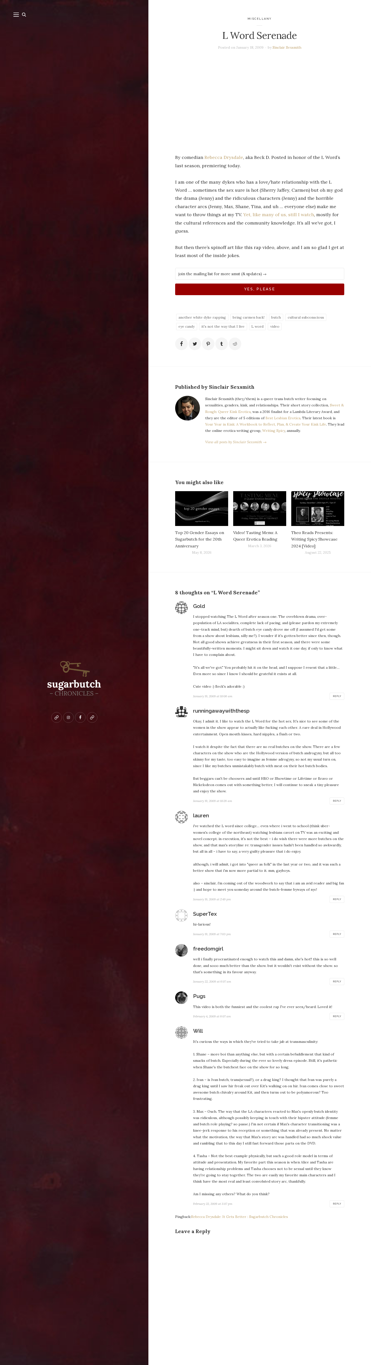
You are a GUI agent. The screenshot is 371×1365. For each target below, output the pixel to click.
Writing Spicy (273, 430)
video (274, 326)
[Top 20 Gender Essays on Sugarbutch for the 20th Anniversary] (201, 508)
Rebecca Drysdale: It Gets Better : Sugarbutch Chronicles (239, 1216)
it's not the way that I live (223, 326)
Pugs (199, 996)
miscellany (260, 18)
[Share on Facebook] (181, 344)
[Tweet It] (195, 344)
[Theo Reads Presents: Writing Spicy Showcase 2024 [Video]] (317, 508)
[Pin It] (208, 344)
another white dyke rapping (202, 317)
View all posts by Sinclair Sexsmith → (236, 442)
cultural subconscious (306, 317)
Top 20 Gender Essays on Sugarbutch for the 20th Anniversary (199, 539)
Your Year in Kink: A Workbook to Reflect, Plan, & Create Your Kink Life (265, 424)
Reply (337, 696)
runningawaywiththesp (221, 711)
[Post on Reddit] (235, 344)
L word (257, 326)
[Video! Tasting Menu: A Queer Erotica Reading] (259, 508)
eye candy (186, 326)
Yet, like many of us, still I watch (278, 214)
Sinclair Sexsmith (287, 47)
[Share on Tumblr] (221, 344)
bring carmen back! (248, 317)
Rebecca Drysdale (223, 157)
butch (276, 317)
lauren (201, 815)
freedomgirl (208, 948)
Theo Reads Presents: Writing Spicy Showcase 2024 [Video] (314, 539)
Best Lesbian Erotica (283, 418)
